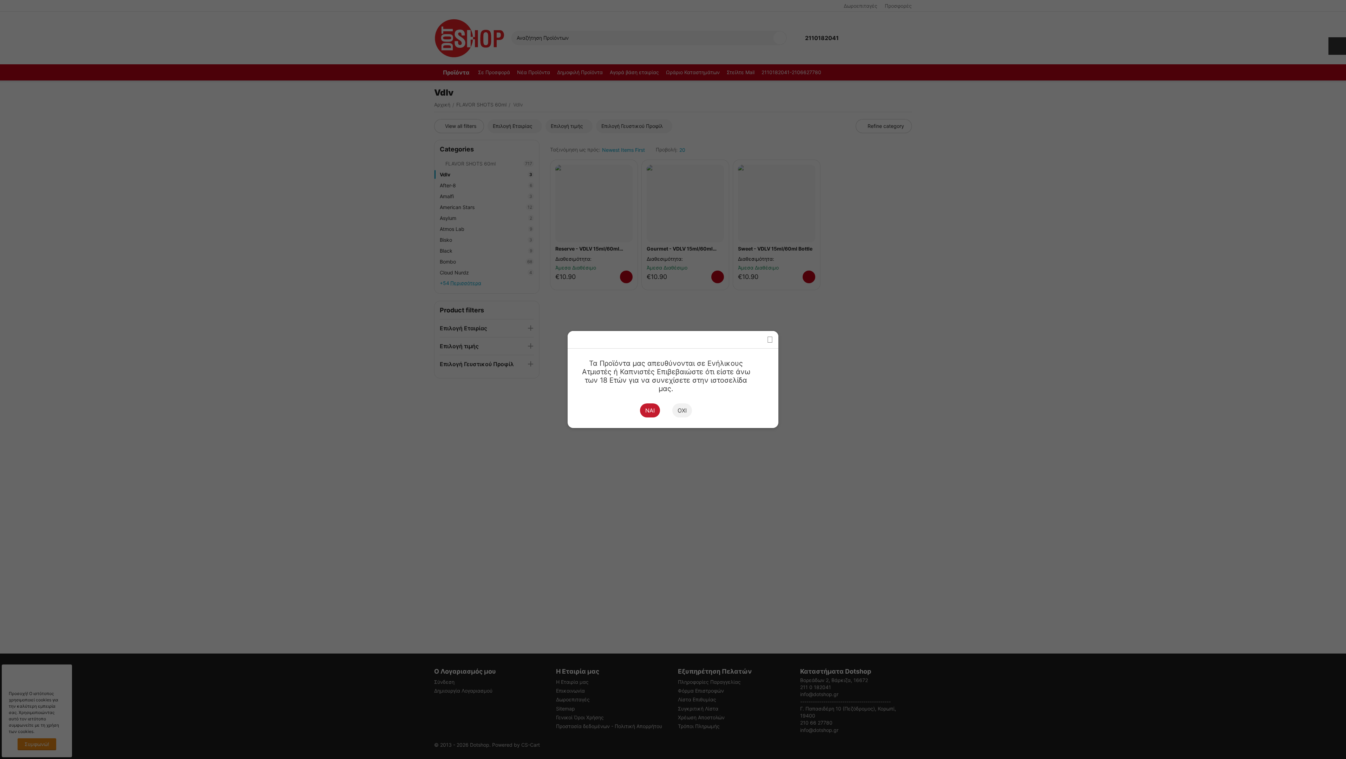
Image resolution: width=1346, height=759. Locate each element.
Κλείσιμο (769, 339)
